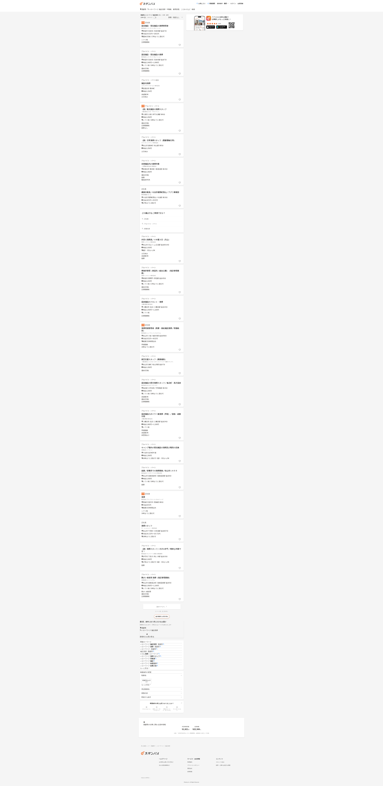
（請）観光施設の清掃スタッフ (154, 109)
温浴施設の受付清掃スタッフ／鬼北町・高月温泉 (161, 383)
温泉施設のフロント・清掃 (152, 302)
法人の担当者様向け (164, 765)
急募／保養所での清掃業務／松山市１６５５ (159, 471)
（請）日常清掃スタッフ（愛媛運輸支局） (158, 140)
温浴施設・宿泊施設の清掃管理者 (154, 26)
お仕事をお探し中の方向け (166, 762)
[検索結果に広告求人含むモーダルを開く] (145, 17)
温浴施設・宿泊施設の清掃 (152, 55)
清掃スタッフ (146, 526)
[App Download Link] (210, 27)
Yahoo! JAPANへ (145, 777)
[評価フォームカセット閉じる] (181, 703)
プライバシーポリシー (193, 765)
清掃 (143, 497)
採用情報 (189, 771)
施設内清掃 (145, 83)
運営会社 (189, 768)
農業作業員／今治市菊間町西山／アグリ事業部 (160, 192)
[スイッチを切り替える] (154, 17)
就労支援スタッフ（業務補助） (154, 359)
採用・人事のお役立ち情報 (223, 765)
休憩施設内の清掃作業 (150, 164)
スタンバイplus (220, 762)
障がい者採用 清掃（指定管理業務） (156, 578)
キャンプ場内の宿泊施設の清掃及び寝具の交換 (160, 448)
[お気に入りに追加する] (179, 45)
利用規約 (189, 762)
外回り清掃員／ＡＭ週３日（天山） (155, 240)
